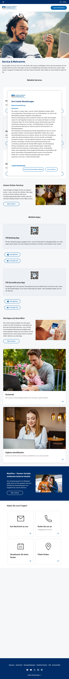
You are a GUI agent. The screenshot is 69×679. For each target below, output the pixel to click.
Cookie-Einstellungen (18, 165)
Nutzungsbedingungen (29, 665)
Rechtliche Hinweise (42, 665)
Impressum (11, 665)
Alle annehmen (51, 169)
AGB (50, 665)
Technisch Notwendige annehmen (33, 169)
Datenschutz (19, 665)
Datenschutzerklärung (18, 105)
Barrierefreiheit (56, 665)
